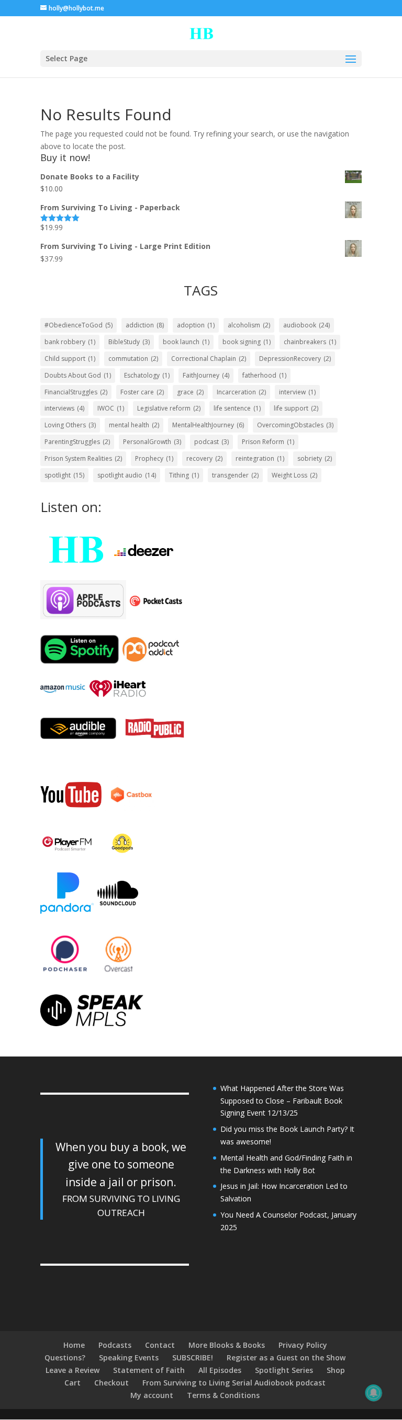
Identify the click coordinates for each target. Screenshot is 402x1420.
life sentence (237, 408)
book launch (186, 341)
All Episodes (219, 1370)
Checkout (111, 1383)
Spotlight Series (284, 1370)
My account (151, 1395)
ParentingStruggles (77, 441)
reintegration (260, 458)
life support (296, 408)
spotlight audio (126, 475)
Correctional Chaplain (208, 358)
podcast (211, 441)
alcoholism (249, 325)
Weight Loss (294, 475)
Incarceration (241, 392)
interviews (64, 408)
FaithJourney (206, 375)
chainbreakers (310, 341)
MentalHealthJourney (208, 425)
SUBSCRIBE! (192, 1357)
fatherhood (264, 375)
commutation (133, 358)
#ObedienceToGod (78, 325)
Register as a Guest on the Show (286, 1357)
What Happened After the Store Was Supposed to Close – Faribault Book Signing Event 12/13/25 (282, 1100)
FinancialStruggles (75, 392)
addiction (145, 325)
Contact (160, 1345)
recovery (204, 458)
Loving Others (70, 425)
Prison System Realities (83, 458)
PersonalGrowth (152, 441)
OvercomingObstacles (295, 425)
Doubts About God (77, 375)
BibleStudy (129, 341)
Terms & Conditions (223, 1395)
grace (190, 392)
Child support (69, 358)
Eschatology (147, 375)
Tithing (184, 475)
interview (297, 392)
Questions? (64, 1357)
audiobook (306, 325)
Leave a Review (72, 1370)
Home (74, 1345)
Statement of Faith (149, 1370)
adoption (196, 325)
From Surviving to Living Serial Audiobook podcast (234, 1383)
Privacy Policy (302, 1345)
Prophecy (154, 458)
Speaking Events (129, 1357)
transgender (235, 475)
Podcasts (114, 1345)
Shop (336, 1370)
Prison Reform (268, 441)
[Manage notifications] (373, 1392)
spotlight (64, 475)
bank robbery (69, 341)
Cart (72, 1383)
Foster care (142, 392)
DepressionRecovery (295, 358)
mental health (134, 425)
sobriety (314, 458)
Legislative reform (168, 408)
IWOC (110, 408)
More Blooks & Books (226, 1345)
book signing (246, 341)
